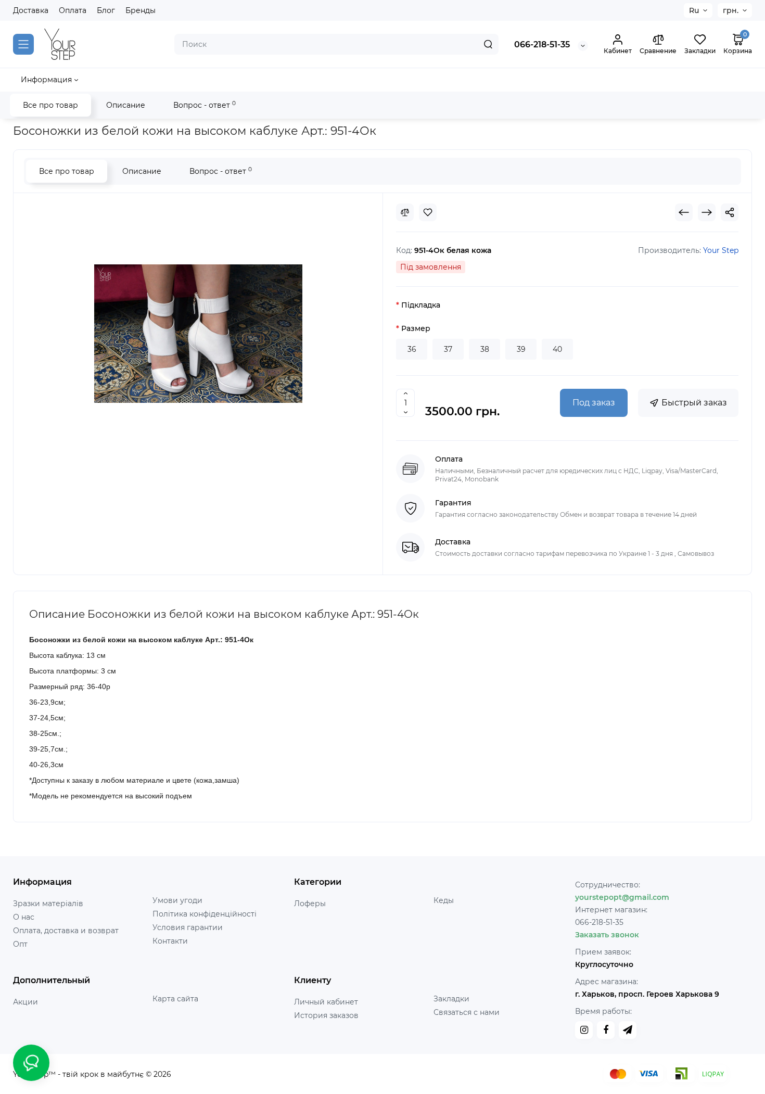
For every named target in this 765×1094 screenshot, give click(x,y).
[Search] (488, 44)
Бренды (140, 10)
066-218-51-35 (542, 44)
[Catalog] (23, 44)
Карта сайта (175, 998)
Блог (106, 10)
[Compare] (405, 212)
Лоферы (310, 903)
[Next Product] (707, 212)
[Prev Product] (684, 212)
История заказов (326, 1015)
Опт (20, 944)
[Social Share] (729, 212)
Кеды (444, 900)
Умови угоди (177, 900)
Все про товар (50, 105)
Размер (415, 328)
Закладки (451, 998)
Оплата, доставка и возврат (66, 930)
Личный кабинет (326, 1002)
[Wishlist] (428, 212)
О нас (23, 917)
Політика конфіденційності (204, 914)
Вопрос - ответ (204, 105)
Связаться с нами (467, 1012)
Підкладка (420, 305)
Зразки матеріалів (48, 903)
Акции (25, 1002)
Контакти (170, 941)
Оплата (72, 10)
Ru (694, 10)
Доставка (30, 10)
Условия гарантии (187, 927)
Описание (125, 105)
